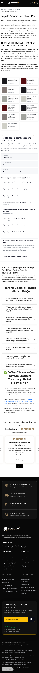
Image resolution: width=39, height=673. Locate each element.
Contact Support (7, 585)
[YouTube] (21, 546)
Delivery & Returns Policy (28, 560)
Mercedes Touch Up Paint (24, 662)
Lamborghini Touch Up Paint (9, 662)
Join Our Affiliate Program (9, 588)
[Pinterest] (25, 546)
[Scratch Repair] (13, 3)
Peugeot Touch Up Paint (20, 664)
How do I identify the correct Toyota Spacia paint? (18, 241)
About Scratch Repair (8, 557)
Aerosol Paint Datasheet (27, 587)
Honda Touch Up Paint (8, 657)
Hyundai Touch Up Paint (21, 657)
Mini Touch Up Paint (7, 664)
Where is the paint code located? (15, 256)
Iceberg (29, 98)
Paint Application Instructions (25, 580)
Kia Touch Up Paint (20, 660)
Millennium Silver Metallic (13, 98)
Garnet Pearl (30, 80)
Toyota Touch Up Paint (13, 9)
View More (19, 455)
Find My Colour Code (8, 579)
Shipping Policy (25, 566)
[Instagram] (12, 546)
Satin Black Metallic (13, 80)
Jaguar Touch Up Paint (8, 660)
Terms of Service (25, 563)
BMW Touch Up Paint (19, 652)
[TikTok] (8, 546)
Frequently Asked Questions (10, 563)
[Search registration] (31, 619)
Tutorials (23, 593)
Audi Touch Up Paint (7, 652)
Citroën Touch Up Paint (8, 655)
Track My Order (25, 584)
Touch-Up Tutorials (7, 560)
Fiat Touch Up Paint (32, 655)
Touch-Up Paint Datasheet (28, 590)
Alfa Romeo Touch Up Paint (9, 650)
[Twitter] (17, 546)
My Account (5, 582)
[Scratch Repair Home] (11, 530)
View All (19, 466)
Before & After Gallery (8, 569)
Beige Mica (11, 89)
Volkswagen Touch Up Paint (22, 667)
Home (3, 9)
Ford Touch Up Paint (20, 655)
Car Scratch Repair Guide (9, 591)
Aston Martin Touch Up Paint (25, 650)
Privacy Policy (25, 557)
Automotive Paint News (8, 566)
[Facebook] (4, 546)
